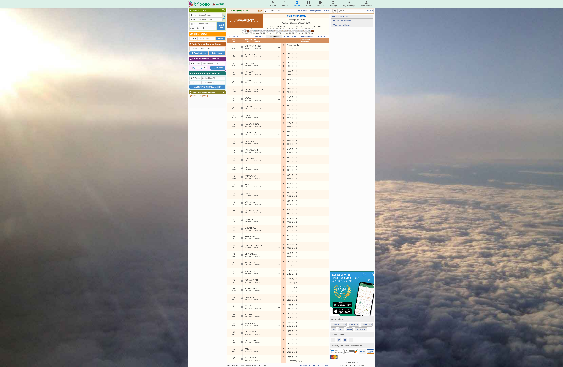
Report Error (367, 325)
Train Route (198, 44)
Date (195, 24)
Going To (196, 83)
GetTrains (221, 26)
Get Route (218, 53)
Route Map (327, 11)
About (349, 329)
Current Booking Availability (206, 73)
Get (221, 38)
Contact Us (353, 325)
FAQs (341, 329)
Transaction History (342, 25)
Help (333, 329)
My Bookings (349, 5)
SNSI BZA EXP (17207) (199, 96)
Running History (307, 37)
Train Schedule (274, 37)
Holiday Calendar (339, 325)
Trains (297, 5)
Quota (192, 28)
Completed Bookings (342, 21)
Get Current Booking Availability (208, 87)
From (195, 15)
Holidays (333, 5)
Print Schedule (307, 365)
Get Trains (219, 68)
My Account (366, 5)
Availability (259, 37)
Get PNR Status (199, 34)
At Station (196, 63)
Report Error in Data (322, 365)
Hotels (285, 5)
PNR (195, 38)
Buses (308, 5)
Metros (320, 5)
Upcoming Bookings (342, 17)
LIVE (205, 68)
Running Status (213, 44)
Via (223, 10)
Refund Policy (361, 329)
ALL (197, 68)
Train (195, 49)
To (194, 19)
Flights (273, 5)
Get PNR (369, 11)
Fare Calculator (233, 37)
